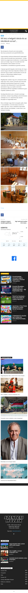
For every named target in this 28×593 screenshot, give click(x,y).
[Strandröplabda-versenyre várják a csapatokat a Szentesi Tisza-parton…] (6, 280)
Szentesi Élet (4, 570)
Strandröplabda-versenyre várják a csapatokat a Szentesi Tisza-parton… (18, 279)
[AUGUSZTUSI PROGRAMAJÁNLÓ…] (14, 471)
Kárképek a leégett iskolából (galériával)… (6, 222)
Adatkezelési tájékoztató (14, 526)
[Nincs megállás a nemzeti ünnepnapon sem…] (12, 385)
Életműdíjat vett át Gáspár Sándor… (9, 461)
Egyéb (6, 34)
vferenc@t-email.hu (16, 531)
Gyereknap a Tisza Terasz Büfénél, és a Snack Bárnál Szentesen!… (19, 307)
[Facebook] (2, 47)
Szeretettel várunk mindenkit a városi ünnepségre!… (12, 418)
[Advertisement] (14, 14)
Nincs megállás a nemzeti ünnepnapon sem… (11, 394)
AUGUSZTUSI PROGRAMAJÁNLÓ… (9, 480)
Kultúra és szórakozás (5, 581)
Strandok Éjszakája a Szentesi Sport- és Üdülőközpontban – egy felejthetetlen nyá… (19, 289)
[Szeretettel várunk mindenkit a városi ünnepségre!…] (14, 406)
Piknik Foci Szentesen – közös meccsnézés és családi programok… (18, 297)
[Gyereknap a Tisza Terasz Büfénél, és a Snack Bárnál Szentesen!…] (6, 309)
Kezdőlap (2, 34)
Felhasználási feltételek (14, 528)
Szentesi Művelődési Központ (7, 579)
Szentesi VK (3, 577)
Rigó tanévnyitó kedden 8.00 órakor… (21, 222)
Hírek (2, 575)
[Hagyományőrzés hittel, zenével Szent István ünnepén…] (12, 366)
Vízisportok (3, 572)
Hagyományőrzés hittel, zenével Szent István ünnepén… (13, 375)
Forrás (2, 208)
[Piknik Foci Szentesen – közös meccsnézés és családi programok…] (6, 299)
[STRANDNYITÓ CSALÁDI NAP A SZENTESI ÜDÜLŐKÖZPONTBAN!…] (6, 319)
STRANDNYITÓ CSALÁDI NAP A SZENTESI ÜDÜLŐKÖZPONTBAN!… (19, 317)
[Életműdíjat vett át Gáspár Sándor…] (14, 440)
